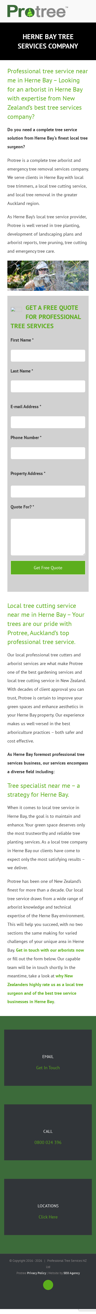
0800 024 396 (48, 1142)
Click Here (48, 1217)
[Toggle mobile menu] (87, 15)
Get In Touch (48, 1067)
